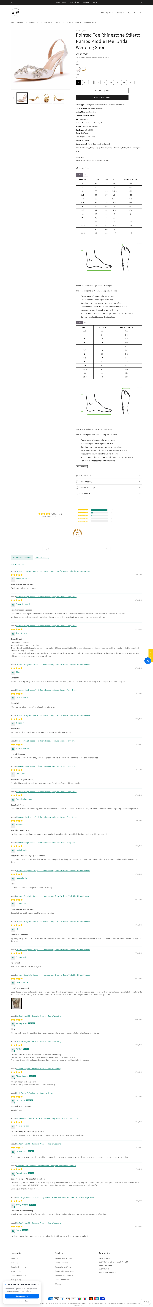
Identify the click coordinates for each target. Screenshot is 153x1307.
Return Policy (16, 1271)
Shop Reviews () (42, 557)
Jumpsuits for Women (63, 1267)
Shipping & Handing (18, 1267)
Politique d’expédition (133, 1303)
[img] (50, 514)
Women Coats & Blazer (63, 1258)
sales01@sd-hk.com (107, 1272)
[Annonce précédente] (11, 2)
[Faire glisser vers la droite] (67, 98)
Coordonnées (78, 1306)
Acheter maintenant (102, 97)
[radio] (78, 69)
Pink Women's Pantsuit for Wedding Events (34, 1093)
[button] (22, 22)
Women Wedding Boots (64, 1275)
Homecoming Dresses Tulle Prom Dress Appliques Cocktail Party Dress (46, 596)
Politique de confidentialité (97, 1303)
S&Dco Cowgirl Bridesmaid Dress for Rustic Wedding (38, 1016)
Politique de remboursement (77, 1303)
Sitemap (58, 1284)
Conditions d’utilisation (115, 1303)
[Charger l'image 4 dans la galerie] (46, 98)
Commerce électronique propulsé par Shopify (52, 1303)
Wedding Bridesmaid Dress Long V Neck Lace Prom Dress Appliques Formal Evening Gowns (55, 1197)
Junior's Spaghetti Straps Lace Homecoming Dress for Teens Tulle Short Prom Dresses (53, 571)
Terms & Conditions (18, 1275)
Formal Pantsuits (61, 1263)
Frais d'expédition (82, 57)
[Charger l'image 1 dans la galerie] (22, 98)
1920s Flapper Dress (62, 1279)
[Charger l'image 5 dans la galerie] (58, 98)
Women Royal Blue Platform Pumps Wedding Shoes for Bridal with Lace (47, 1118)
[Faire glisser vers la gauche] (13, 98)
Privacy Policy (16, 1279)
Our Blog (14, 1263)
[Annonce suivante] (141, 2)
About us (14, 1258)
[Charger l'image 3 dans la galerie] (34, 98)
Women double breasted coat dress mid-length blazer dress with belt (46, 1165)
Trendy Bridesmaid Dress (64, 1271)
